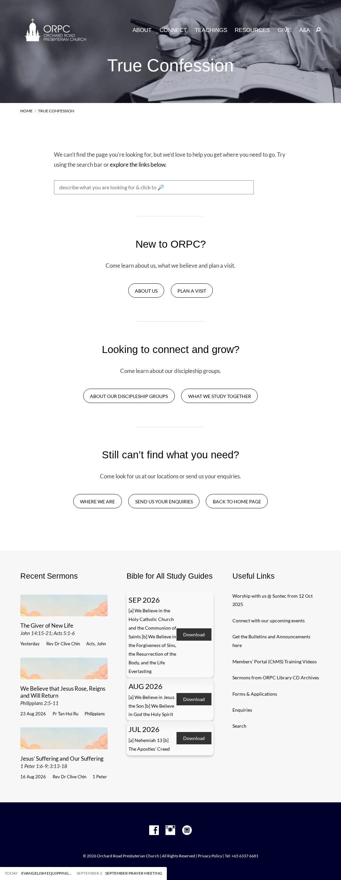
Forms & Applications (254, 694)
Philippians (95, 713)
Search (239, 726)
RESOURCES (252, 30)
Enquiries (242, 710)
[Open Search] (318, 30)
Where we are (97, 501)
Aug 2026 (146, 686)
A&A (304, 30)
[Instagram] (170, 830)
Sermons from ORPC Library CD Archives (275, 677)
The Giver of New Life (47, 629)
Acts (90, 643)
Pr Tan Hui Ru (65, 713)
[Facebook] (154, 830)
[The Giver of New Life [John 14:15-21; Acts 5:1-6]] (63, 612)
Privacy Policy (210, 855)
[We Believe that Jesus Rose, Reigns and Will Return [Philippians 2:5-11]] (63, 675)
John (101, 643)
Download (194, 634)
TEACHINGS (211, 30)
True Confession (56, 111)
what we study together (219, 396)
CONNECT (173, 30)
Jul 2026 (144, 729)
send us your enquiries (164, 501)
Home (26, 111)
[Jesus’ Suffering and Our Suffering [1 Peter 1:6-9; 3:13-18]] (63, 745)
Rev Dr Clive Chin (63, 643)
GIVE (284, 30)
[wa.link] (187, 830)
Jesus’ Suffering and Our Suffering (62, 762)
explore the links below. (138, 164)
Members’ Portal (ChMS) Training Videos (274, 661)
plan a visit (191, 291)
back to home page (237, 501)
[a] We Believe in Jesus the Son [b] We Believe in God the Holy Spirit (151, 705)
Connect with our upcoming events (268, 620)
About (142, 30)
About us (146, 291)
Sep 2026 (144, 600)
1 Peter (100, 776)
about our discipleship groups (129, 396)
